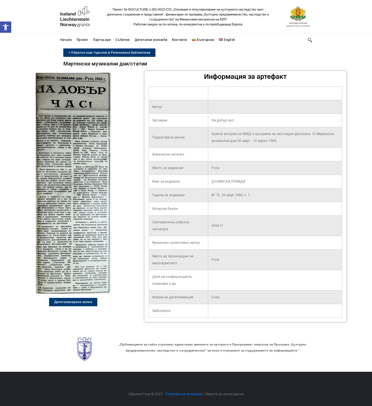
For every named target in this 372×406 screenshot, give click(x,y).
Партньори (102, 39)
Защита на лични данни (224, 394)
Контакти (179, 39)
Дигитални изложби (151, 39)
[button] (5, 27)
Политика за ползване (183, 394)
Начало (66, 39)
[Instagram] (190, 383)
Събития (122, 39)
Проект (82, 39)
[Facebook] (182, 383)
